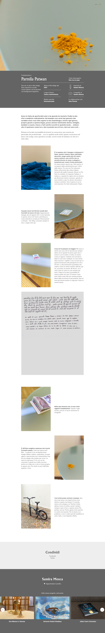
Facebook (52, 556)
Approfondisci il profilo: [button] (53, 584)
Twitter (52, 558)
